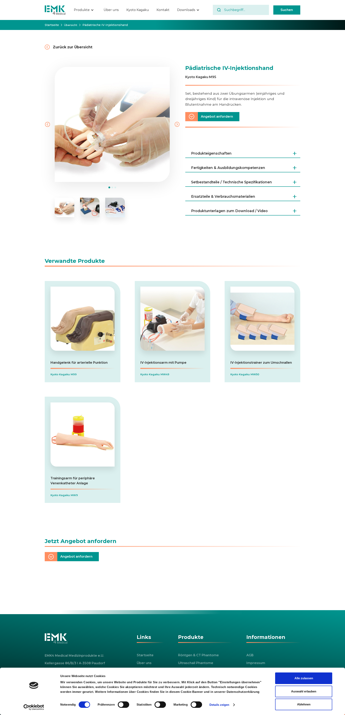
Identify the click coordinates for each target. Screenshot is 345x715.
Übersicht (70, 25)
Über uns (111, 10)
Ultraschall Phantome (195, 663)
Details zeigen (219, 704)
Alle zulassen (303, 678)
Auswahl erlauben (303, 691)
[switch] (123, 704)
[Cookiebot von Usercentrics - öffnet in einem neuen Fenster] (33, 707)
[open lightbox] (64, 207)
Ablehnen (303, 704)
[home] (55, 10)
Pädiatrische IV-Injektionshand (105, 25)
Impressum (255, 663)
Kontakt (163, 10)
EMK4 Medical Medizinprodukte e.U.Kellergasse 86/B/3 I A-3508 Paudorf (75, 659)
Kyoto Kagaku (137, 10)
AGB (250, 655)
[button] (86, 10)
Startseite (52, 25)
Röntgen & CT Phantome (198, 655)
